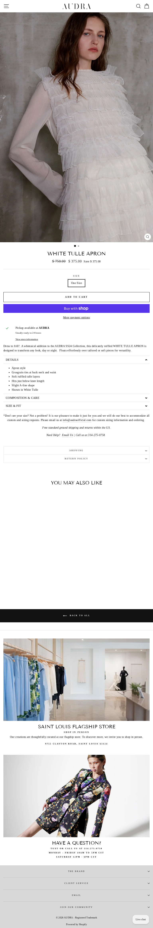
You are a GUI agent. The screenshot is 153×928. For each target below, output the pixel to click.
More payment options (76, 317)
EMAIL (76, 895)
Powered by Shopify (76, 924)
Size (76, 276)
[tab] (76, 360)
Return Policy (76, 459)
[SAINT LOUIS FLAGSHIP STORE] (76, 679)
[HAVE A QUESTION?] (76, 796)
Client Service (76, 883)
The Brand (76, 871)
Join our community (76, 907)
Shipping (76, 450)
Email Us (67, 435)
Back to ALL (79, 616)
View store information (27, 339)
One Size (76, 283)
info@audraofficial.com (77, 420)
